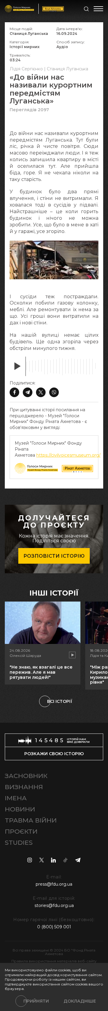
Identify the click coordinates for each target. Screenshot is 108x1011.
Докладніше (80, 1001)
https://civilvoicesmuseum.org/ (68, 455)
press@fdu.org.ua (54, 884)
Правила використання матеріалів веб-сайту (54, 961)
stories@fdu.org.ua (54, 905)
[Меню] (98, 8)
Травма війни (31, 820)
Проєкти (21, 831)
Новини (20, 809)
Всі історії (59, 701)
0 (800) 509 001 (54, 927)
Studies (19, 842)
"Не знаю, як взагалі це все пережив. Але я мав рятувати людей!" (41, 672)
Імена (16, 798)
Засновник (26, 776)
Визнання (24, 787)
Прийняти (36, 1001)
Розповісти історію (54, 556)
